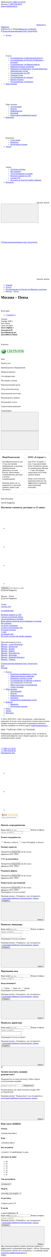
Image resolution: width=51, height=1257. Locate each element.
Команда (9, 702)
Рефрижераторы (16, 696)
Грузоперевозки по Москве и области (25, 680)
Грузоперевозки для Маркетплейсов (25, 64)
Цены (8, 708)
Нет (4, 1255)
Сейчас (6, 988)
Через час (17, 988)
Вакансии (14, 142)
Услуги (8, 35)
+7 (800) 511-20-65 (18, 2)
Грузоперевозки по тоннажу (21, 77)
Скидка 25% (15, 178)
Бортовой (14, 113)
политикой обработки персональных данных (20, 898)
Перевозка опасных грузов (21, 678)
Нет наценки (15, 171)
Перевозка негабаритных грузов (23, 674)
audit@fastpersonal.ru (39, 725)
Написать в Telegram (27, 29)
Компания (10, 117)
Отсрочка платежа (17, 169)
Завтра (27, 988)
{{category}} (11, 315)
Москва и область (11, 842)
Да (2, 1255)
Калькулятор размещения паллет (23, 115)
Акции (8, 147)
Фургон (13, 109)
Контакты (10, 182)
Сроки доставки (16, 687)
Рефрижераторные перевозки (22, 67)
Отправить (5, 901)
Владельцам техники (18, 144)
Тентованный (15, 107)
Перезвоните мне (8, 753)
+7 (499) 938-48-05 (14, 4)
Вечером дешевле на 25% (20, 176)
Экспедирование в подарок (21, 174)
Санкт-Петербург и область (32, 842)
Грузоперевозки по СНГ (20, 73)
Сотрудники (15, 140)
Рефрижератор (16, 111)
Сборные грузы (16, 75)
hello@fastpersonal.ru (9, 6)
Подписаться (28, 1085)
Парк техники (11, 84)
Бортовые (14, 698)
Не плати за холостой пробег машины (25, 180)
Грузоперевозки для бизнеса (21, 82)
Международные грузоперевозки (23, 685)
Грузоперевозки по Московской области (26, 58)
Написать (5, 588)
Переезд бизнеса (17, 80)
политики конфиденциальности (14, 1253)
